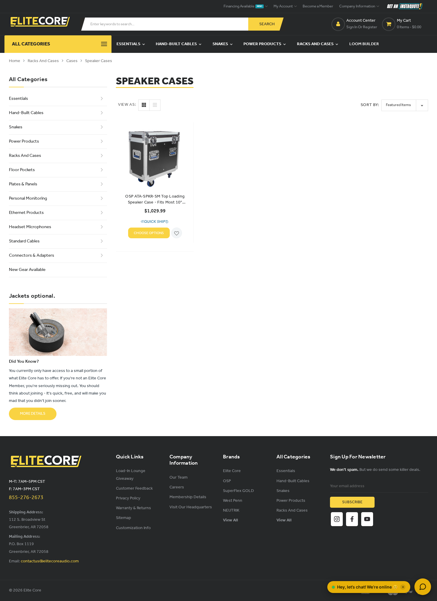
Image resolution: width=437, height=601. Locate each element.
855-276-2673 (26, 498)
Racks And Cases (315, 44)
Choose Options (149, 233)
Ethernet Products (26, 213)
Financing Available (243, 6)
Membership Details (187, 497)
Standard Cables (24, 241)
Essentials (129, 44)
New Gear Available (27, 270)
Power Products (262, 44)
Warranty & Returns (133, 508)
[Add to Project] (176, 233)
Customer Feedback (134, 488)
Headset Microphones (30, 227)
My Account (283, 6)
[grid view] (144, 105)
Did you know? (24, 361)
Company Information (357, 6)
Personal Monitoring (28, 198)
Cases (72, 61)
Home (14, 61)
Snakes (221, 44)
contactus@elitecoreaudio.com (50, 561)
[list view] (155, 105)
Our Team (178, 477)
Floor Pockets (22, 170)
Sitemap (123, 518)
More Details (32, 413)
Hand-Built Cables (177, 44)
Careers (176, 487)
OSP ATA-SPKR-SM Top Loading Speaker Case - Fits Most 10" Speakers (155, 200)
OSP (227, 481)
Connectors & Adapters (31, 255)
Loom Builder (364, 44)
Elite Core (232, 471)
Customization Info (133, 528)
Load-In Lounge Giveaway (130, 474)
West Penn (232, 500)
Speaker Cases (98, 61)
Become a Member (318, 6)
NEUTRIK (231, 510)
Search (267, 24)
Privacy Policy (128, 498)
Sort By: (370, 105)
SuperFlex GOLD (238, 491)
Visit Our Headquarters (190, 507)
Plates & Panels (23, 184)
